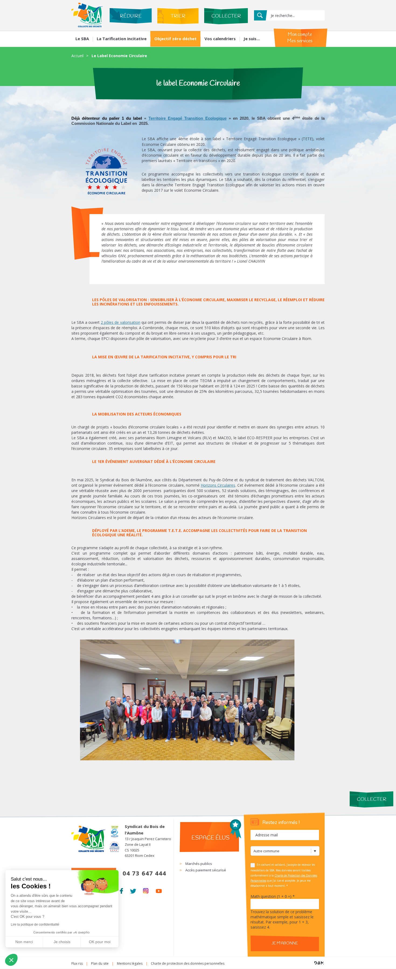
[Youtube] (159, 890)
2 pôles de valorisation (120, 322)
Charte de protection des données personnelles (187, 963)
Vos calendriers (220, 38)
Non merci (24, 942)
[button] (11, 959)
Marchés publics (198, 863)
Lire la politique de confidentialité (35, 924)
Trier (178, 16)
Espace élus (211, 838)
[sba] (87, 25)
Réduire (131, 16)
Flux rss (77, 963)
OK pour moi (99, 942)
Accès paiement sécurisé (205, 870)
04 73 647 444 (144, 873)
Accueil (77, 55)
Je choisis (62, 942)
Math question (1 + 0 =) (273, 896)
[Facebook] (121, 890)
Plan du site (100, 963)
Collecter (226, 16)
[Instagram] (146, 890)
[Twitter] (133, 890)
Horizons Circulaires (218, 485)
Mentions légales (130, 963)
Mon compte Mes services (299, 37)
